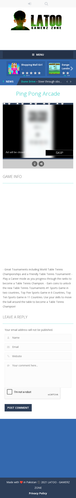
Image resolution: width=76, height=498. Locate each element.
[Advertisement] (39, 37)
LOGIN (29, 3)
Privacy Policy (38, 493)
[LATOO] (38, 20)
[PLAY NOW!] (13, 68)
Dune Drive (28, 81)
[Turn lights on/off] (34, 164)
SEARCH (46, 3)
